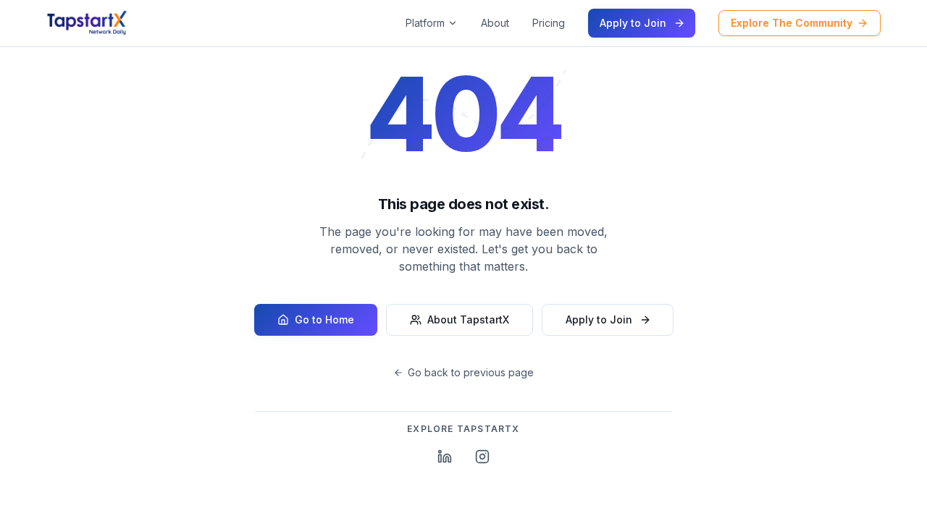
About (495, 23)
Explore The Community (791, 23)
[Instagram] (482, 457)
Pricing (548, 23)
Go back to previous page (471, 372)
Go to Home (324, 319)
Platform (425, 23)
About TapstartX (468, 319)
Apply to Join (633, 23)
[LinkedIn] (445, 457)
